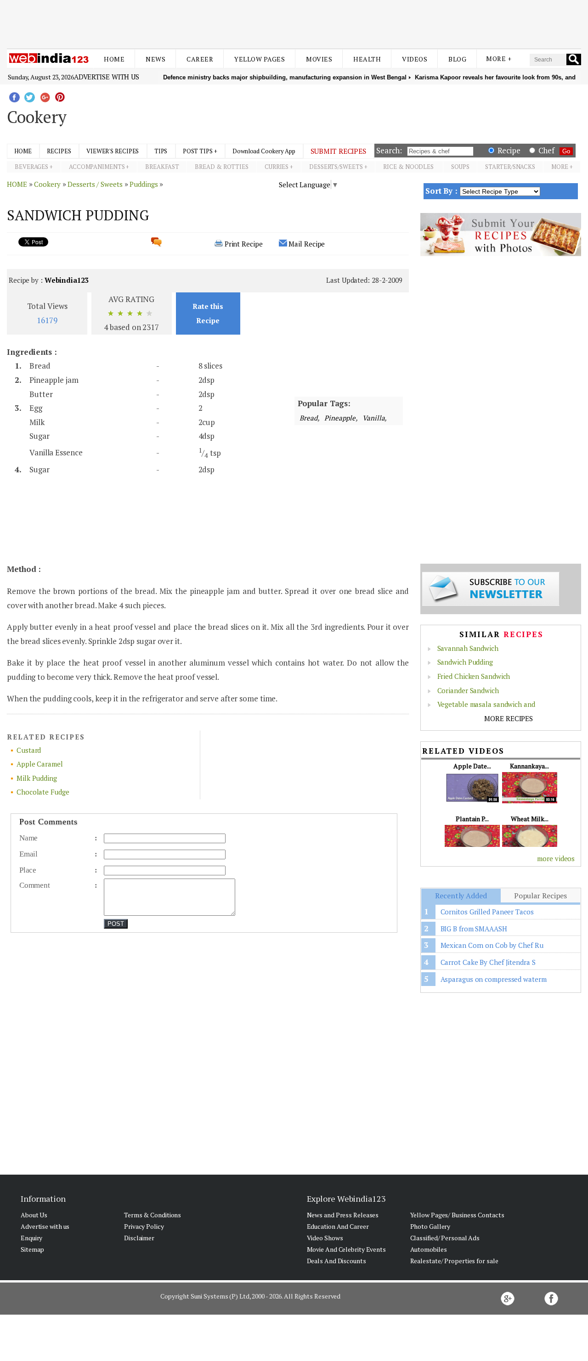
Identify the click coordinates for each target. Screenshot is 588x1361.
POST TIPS (198, 151)
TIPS (161, 151)
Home (114, 59)
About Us (34, 1214)
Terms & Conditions (152, 1214)
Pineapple (339, 417)
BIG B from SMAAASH (474, 928)
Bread (308, 417)
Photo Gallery (430, 1226)
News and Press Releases (343, 1214)
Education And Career (338, 1226)
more (559, 166)
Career (200, 59)
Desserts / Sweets (95, 184)
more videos (556, 858)
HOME (23, 151)
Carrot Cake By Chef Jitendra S (488, 962)
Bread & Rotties (222, 166)
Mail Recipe (306, 243)
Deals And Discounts (336, 1260)
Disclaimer (139, 1237)
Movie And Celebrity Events (346, 1249)
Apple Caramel (40, 763)
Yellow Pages (259, 59)
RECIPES (59, 151)
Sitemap (32, 1249)
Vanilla (372, 417)
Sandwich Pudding (465, 661)
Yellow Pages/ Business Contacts (457, 1214)
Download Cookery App (263, 151)
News (155, 59)
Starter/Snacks (510, 166)
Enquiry (31, 1237)
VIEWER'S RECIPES (112, 151)
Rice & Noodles (409, 166)
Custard (29, 750)
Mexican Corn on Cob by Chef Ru (492, 945)
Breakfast (162, 166)
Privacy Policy (144, 1226)
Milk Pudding (37, 778)
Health (367, 59)
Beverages (31, 166)
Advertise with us (106, 76)
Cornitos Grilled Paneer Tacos (487, 911)
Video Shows (325, 1237)
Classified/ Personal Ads (445, 1237)
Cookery (47, 184)
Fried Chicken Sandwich (473, 676)
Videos (414, 59)
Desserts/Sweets (336, 166)
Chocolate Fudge (43, 791)
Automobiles (428, 1249)
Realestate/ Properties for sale (454, 1260)
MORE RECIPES (508, 718)
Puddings (144, 184)
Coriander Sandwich (468, 690)
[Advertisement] (294, 22)
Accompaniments (97, 166)
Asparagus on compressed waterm (494, 979)
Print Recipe (244, 243)
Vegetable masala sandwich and (486, 704)
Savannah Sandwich (467, 648)
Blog (457, 59)
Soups (460, 166)
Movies (319, 59)
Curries (276, 166)
